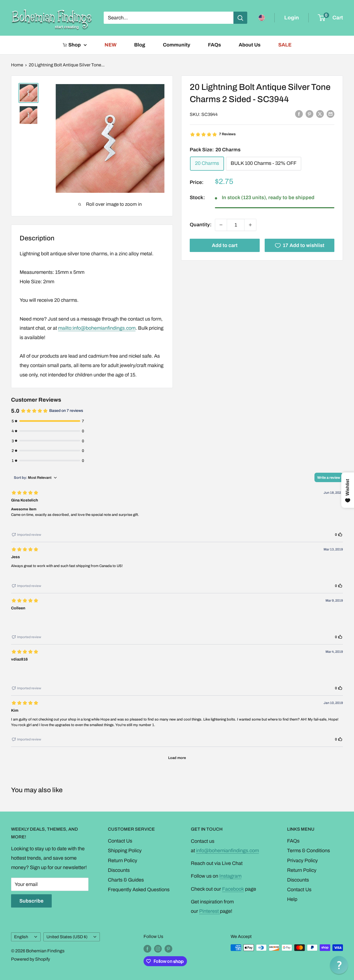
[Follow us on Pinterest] (168, 948)
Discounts (119, 870)
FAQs (214, 45)
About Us (250, 45)
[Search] (240, 18)
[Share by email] (330, 114)
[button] (339, 965)
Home (17, 65)
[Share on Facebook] (299, 114)
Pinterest (209, 911)
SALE (284, 45)
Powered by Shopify (30, 959)
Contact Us (120, 841)
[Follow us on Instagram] (158, 948)
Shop (74, 45)
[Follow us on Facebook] (147, 948)
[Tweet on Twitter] (320, 114)
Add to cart (225, 245)
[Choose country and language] (261, 17)
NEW (110, 45)
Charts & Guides (126, 880)
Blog (139, 45)
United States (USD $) (66, 937)
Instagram (230, 876)
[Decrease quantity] (221, 225)
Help (292, 899)
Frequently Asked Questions (139, 889)
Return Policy (122, 860)
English (21, 937)
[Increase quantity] (250, 225)
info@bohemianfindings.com (227, 850)
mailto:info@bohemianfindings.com (97, 328)
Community (176, 45)
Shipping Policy (125, 850)
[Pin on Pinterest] (309, 114)
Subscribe (31, 901)
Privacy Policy (302, 860)
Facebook (233, 889)
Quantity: (201, 224)
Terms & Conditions (308, 850)
